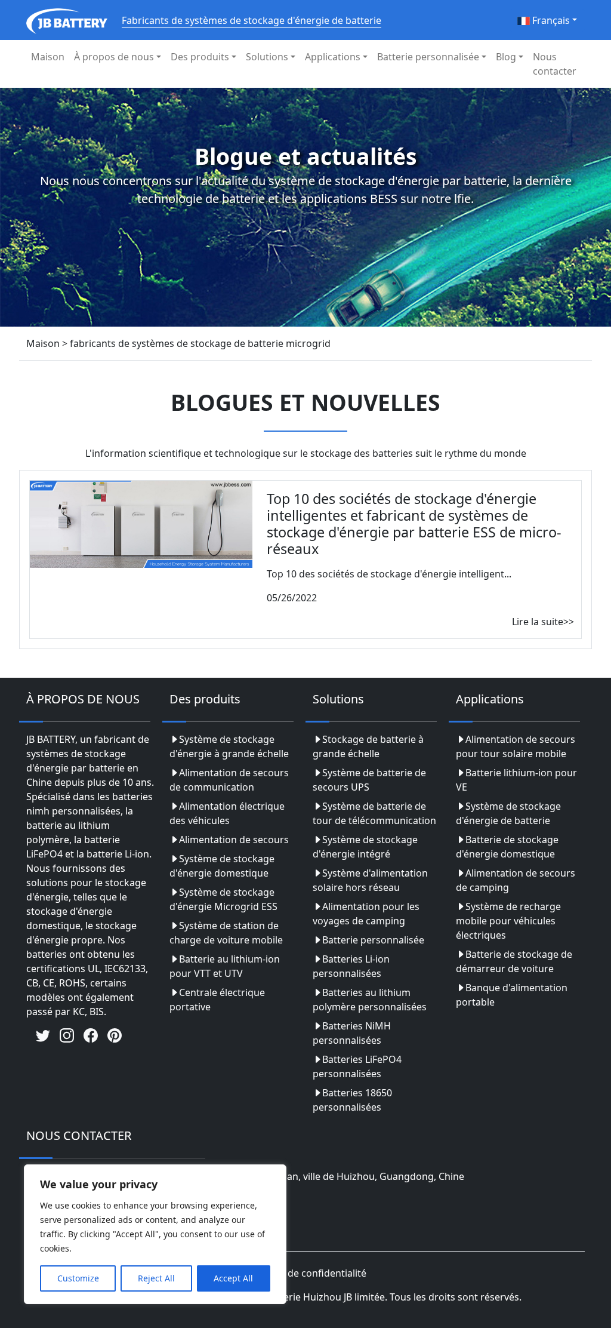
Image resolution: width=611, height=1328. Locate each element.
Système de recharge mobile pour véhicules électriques (508, 921)
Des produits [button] (200, 56)
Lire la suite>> (543, 621)
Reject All (156, 1278)
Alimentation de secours (234, 839)
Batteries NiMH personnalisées (352, 1033)
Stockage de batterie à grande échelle (368, 746)
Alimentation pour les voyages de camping (366, 913)
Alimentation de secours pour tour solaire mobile (515, 746)
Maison (47, 56)
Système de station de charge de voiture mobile (226, 932)
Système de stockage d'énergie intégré (365, 846)
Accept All (233, 1278)
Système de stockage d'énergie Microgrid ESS (223, 899)
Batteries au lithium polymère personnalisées (370, 999)
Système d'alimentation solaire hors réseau (370, 880)
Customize (78, 1278)
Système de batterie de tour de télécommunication (374, 813)
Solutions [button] (267, 56)
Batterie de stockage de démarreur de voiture (514, 961)
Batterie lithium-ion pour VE (516, 780)
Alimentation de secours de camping (515, 880)
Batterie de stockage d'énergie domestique (507, 846)
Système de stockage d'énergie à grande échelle (229, 746)
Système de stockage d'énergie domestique (221, 866)
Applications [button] (332, 56)
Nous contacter (554, 64)
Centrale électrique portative (217, 999)
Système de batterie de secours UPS (369, 780)
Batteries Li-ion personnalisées (351, 966)
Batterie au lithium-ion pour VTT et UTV (224, 966)
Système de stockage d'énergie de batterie (508, 813)
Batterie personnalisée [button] (428, 56)
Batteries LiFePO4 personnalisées (357, 1066)
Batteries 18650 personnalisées (352, 1100)
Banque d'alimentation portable (511, 995)
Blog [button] (506, 56)
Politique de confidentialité (305, 1273)
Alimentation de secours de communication (229, 780)
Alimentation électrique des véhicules (227, 813)
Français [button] (550, 20)
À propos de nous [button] (114, 56)
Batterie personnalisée (373, 939)
